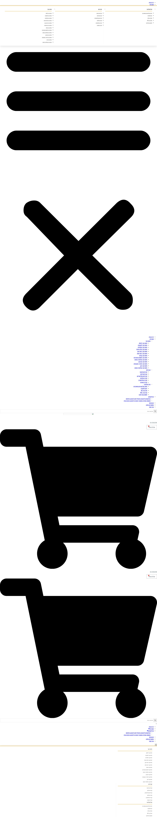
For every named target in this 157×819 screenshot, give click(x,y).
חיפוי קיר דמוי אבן (48, 23)
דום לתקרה (150, 15)
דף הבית (151, 2)
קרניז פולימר (99, 20)
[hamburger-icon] (156, 723)
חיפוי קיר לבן (49, 39)
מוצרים (152, 4)
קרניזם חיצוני (99, 13)
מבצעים (151, 403)
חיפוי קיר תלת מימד (48, 20)
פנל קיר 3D (150, 18)
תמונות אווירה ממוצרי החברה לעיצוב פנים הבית (137, 401)
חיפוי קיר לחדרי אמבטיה (47, 37)
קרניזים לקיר (99, 15)
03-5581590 (153, 422)
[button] (78, 176)
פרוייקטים (151, 397)
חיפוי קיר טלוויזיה (48, 18)
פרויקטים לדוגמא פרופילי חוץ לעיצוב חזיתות (138, 399)
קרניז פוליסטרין (99, 23)
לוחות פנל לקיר (149, 23)
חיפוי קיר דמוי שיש (48, 25)
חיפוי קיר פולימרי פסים (47, 32)
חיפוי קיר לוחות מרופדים (47, 30)
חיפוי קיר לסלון (49, 13)
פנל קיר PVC (149, 20)
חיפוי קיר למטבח (48, 15)
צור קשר (151, 407)
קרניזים (100, 9)
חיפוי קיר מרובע (48, 35)
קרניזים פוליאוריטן (98, 18)
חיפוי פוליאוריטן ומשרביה (147, 13)
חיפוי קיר (49, 9)
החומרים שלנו (150, 405)
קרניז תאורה (99, 25)
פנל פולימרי (149, 9)
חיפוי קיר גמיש (49, 27)
